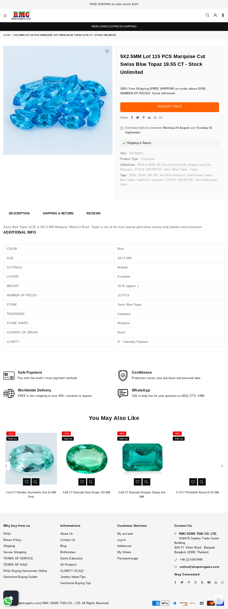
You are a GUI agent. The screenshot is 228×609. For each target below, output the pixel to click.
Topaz (193, 169)
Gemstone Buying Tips (75, 583)
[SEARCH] (207, 15)
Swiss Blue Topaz (176, 169)
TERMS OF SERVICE (18, 558)
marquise (158, 179)
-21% (11, 433)
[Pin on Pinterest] (144, 117)
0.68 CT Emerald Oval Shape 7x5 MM (86, 492)
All (159, 164)
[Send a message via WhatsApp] (7, 601)
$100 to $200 (146, 164)
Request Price (169, 106)
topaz (124, 184)
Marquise (126, 169)
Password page (127, 558)
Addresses (124, 546)
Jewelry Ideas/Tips (73, 577)
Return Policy (12, 540)
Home (6, 35)
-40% (122, 433)
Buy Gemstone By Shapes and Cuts (186, 164)
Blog (63, 546)
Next (222, 466)
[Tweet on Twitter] (138, 117)
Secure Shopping (14, 552)
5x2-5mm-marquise (172, 175)
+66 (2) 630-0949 (191, 559)
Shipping (132, 143)
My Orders (124, 552)
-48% (177, 433)
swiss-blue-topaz (206, 179)
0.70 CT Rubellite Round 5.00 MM (197, 492)
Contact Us (67, 540)
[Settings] (222, 15)
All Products (68, 564)
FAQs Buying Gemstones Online (25, 571)
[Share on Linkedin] (149, 117)
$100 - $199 (137, 175)
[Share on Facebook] (132, 117)
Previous (6, 466)
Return (146, 143)
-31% (66, 433)
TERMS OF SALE (15, 564)
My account (125, 533)
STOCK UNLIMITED (148, 169)
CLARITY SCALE (72, 571)
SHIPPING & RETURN (58, 213)
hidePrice (143, 179)
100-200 (152, 175)
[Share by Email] (161, 117)
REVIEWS (94, 213)
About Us (66, 533)
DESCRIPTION (19, 213)
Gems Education (71, 558)
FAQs (7, 533)
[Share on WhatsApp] (155, 117)
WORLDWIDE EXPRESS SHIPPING (114, 26)
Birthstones (68, 552)
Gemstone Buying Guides (20, 577)
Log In (121, 540)
